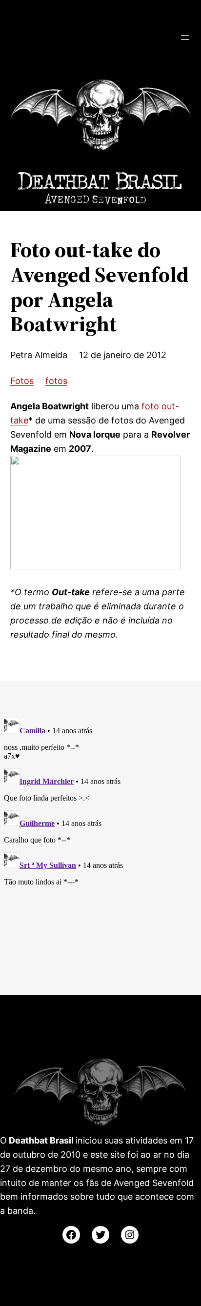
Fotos (22, 381)
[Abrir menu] (185, 37)
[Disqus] (100, 836)
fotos (56, 381)
